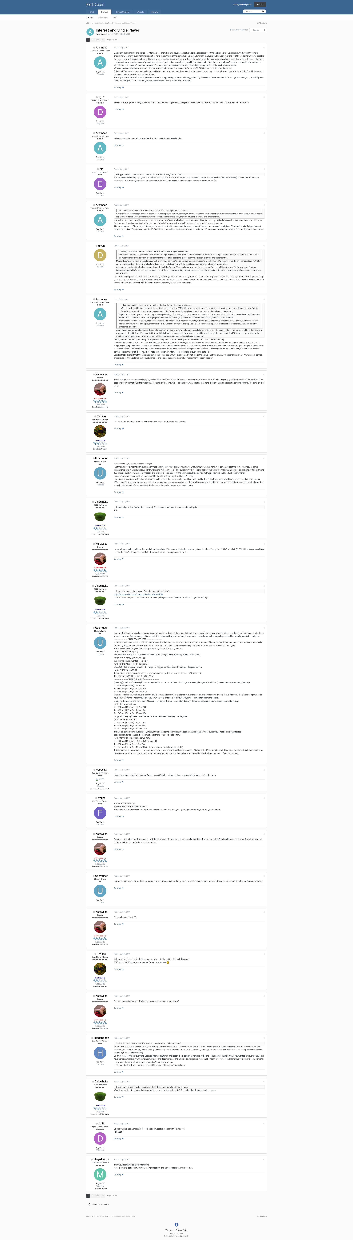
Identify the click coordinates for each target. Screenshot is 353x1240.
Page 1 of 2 (111, 40)
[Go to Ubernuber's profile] (100, 473)
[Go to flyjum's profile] (100, 813)
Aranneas (102, 34)
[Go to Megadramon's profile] (100, 1174)
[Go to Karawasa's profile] (100, 389)
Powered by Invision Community (176, 1236)
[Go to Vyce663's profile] (100, 780)
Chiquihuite (101, 501)
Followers (255, 30)
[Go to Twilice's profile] (100, 431)
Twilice (101, 416)
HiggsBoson (101, 1037)
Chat (92, 12)
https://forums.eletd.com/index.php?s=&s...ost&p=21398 (138, 594)
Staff (115, 17)
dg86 (101, 97)
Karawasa (101, 374)
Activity (155, 12)
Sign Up (260, 4)
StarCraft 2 (125, 34)
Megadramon (101, 1159)
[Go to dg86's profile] (100, 112)
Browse (104, 12)
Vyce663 (101, 769)
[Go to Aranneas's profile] (90, 32)
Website (140, 12)
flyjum (101, 798)
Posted (121, 48)
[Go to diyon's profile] (100, 255)
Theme (168, 1230)
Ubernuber (101, 458)
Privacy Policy (182, 1230)
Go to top (118, 87)
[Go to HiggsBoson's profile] (100, 1053)
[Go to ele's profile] (100, 184)
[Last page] (103, 40)
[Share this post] (264, 48)
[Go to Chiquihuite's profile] (100, 517)
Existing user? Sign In (241, 5)
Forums (90, 17)
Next (97, 39)
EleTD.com (95, 4)
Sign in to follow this (240, 30)
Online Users (103, 17)
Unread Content (122, 12)
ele (101, 169)
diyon (101, 245)
